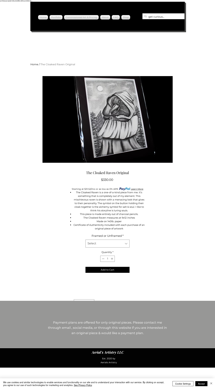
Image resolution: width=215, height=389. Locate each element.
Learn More (137, 189)
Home (34, 64)
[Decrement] (103, 259)
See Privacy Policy (83, 385)
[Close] (211, 383)
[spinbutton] (107, 259)
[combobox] (107, 243)
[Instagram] (107, 374)
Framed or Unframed (108, 236)
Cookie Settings (183, 383)
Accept (201, 383)
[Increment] (112, 259)
